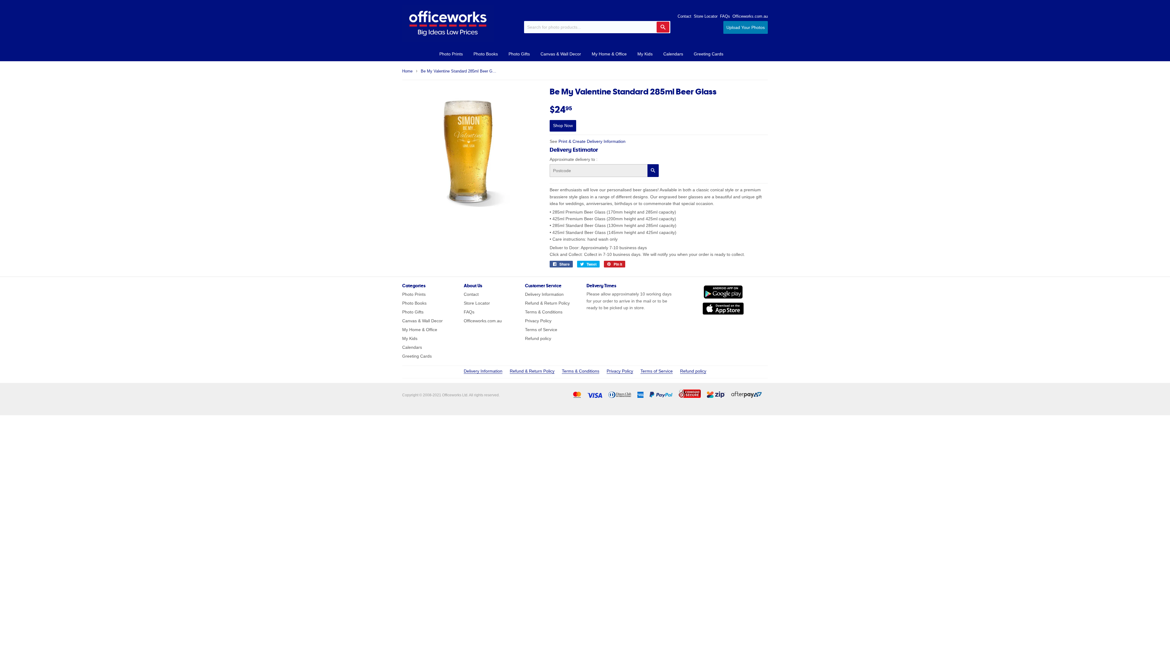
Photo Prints (451, 53)
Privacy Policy (538, 320)
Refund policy (538, 338)
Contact (684, 16)
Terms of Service (541, 329)
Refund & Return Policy (547, 303)
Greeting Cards (708, 53)
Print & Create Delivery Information (592, 141)
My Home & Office (609, 53)
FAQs (725, 16)
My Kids (645, 53)
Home (407, 71)
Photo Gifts (519, 53)
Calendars (673, 53)
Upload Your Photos (745, 27)
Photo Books (485, 53)
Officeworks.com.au (750, 16)
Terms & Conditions (543, 312)
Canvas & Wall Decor (561, 53)
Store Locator (706, 16)
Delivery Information (544, 294)
